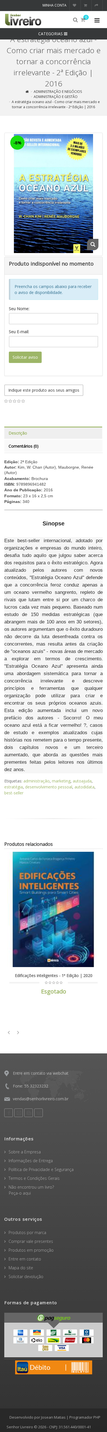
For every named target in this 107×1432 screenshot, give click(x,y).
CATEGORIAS (51, 33)
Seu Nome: (19, 308)
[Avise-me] (99, 859)
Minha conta (54, 5)
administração (36, 781)
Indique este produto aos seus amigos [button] (43, 390)
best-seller (13, 793)
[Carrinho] (86, 5)
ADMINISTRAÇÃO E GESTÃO (56, 96)
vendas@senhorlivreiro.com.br (40, 1098)
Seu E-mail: (19, 331)
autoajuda (82, 781)
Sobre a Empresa (25, 1152)
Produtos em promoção (31, 1250)
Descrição (18, 433)
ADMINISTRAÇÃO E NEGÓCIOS (58, 91)
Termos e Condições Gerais (34, 1178)
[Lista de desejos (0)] (75, 5)
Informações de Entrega (31, 1160)
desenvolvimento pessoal (48, 787)
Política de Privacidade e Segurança (41, 1169)
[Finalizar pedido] (97, 5)
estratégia (13, 787)
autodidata (84, 787)
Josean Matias (53, 1417)
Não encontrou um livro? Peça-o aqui (29, 1190)
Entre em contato (25, 1259)
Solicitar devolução (26, 1276)
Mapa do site (21, 1267)
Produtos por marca (27, 1232)
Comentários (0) (24, 446)
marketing (61, 781)
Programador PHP (84, 1417)
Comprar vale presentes (31, 1241)
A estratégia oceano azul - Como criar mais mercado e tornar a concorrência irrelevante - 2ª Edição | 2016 (56, 104)
